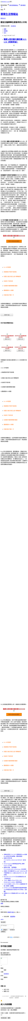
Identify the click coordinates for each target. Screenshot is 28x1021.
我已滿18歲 (3, 1018)
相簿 (5, 29)
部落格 (5, 31)
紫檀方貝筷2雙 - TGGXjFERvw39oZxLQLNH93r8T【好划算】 (15, 860)
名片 (5, 32)
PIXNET (7, 996)
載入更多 (3, 922)
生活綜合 (13, 26)
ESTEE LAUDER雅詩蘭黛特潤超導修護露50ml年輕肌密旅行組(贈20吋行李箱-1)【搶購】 (15, 889)
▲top (2, 919)
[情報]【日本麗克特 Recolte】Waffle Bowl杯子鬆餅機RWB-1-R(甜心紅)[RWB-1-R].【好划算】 (15, 872)
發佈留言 (3, 931)
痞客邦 (9, 912)
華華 (2, 903)
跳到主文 (3, 18)
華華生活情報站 (9, 14)
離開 (9, 1018)
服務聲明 (17, 997)
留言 (13, 912)
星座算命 (12, 916)
